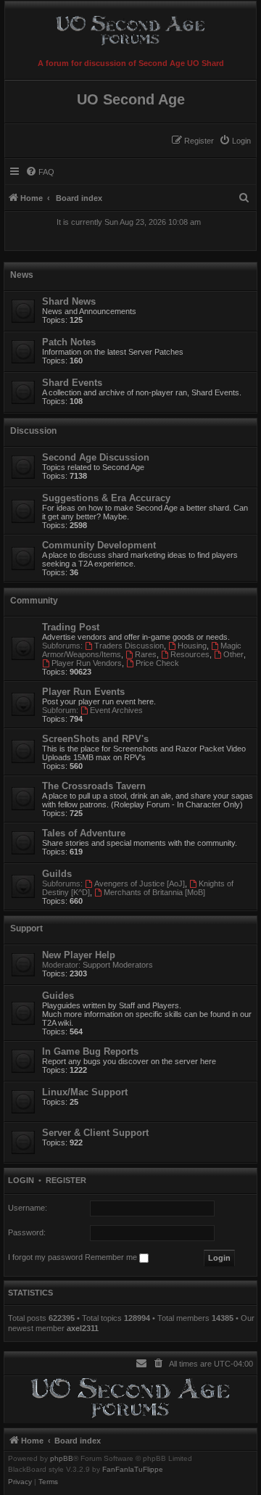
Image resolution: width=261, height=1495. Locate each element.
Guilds (57, 873)
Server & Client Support (95, 1132)
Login (21, 1180)
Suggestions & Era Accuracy (106, 498)
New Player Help (78, 955)
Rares (146, 654)
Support (26, 928)
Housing (192, 645)
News (21, 275)
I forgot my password (45, 1257)
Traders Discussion (129, 645)
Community (34, 601)
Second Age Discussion (95, 457)
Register (66, 1180)
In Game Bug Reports (90, 1051)
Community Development (99, 545)
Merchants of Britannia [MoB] (154, 892)
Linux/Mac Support (85, 1092)
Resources (190, 654)
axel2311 (83, 1328)
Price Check (157, 663)
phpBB (61, 1458)
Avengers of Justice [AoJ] (139, 883)
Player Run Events (83, 691)
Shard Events (72, 382)
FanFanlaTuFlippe (132, 1469)
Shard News (69, 301)
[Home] (130, 28)
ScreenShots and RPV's (95, 738)
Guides (58, 995)
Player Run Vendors (86, 663)
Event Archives (116, 710)
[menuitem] (235, 140)
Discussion (33, 431)
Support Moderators (118, 964)
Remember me (112, 1257)
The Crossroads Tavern (94, 786)
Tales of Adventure (83, 833)
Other (233, 654)
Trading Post (70, 627)
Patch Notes (69, 342)
